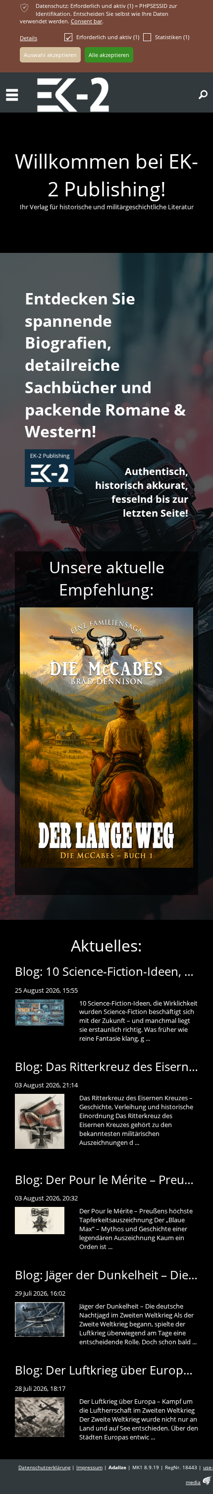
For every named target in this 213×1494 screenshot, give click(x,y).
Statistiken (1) (172, 37)
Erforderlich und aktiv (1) (107, 37)
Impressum (89, 1467)
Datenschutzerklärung (44, 1467)
